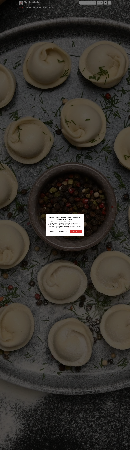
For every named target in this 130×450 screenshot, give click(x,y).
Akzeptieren (76, 231)
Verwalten (52, 231)
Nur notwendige (63, 231)
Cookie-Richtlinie (70, 227)
